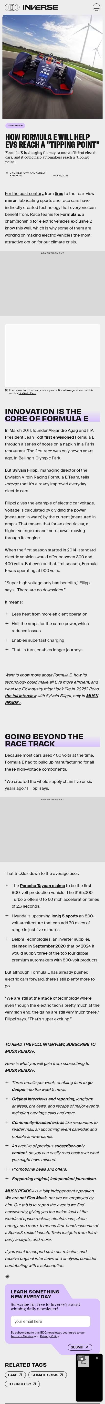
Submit (77, 1347)
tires (59, 193)
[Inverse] (40, 7)
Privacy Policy (49, 1336)
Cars (12, 1375)
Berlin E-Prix (27, 393)
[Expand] (81, 1358)
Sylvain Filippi (25, 470)
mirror (11, 200)
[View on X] (52, 356)
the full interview (20, 695)
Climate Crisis (45, 1375)
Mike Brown (21, 172)
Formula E (70, 214)
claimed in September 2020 (39, 946)
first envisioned (59, 437)
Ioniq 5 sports (65, 916)
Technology (19, 1384)
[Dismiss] (97, 1358)
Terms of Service (22, 1336)
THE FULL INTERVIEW (43, 1044)
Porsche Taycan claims (42, 885)
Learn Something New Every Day (35, 1293)
